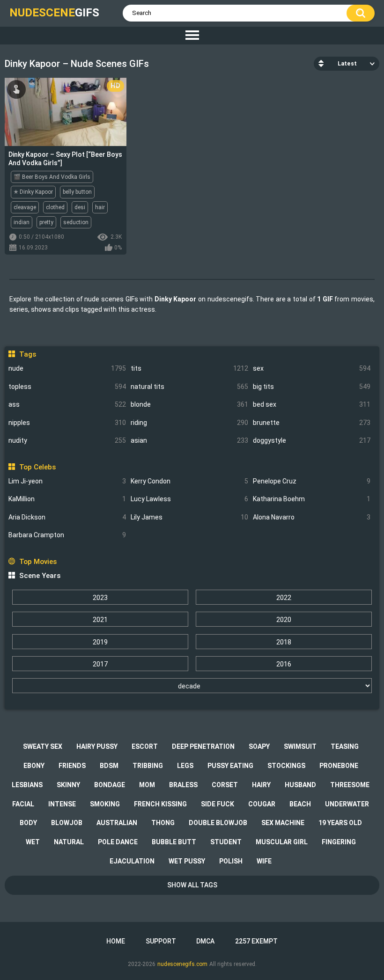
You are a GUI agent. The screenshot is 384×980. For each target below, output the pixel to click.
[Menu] (192, 35)
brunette (311, 422)
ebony (33, 765)
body (28, 822)
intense (62, 804)
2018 (283, 642)
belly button (77, 192)
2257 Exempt (256, 941)
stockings (286, 765)
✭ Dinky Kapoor (33, 192)
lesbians (27, 785)
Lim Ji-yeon (67, 481)
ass (67, 404)
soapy (259, 746)
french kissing (160, 804)
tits (189, 368)
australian (116, 822)
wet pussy (187, 861)
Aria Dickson (67, 517)
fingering (339, 842)
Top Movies (37, 561)
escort (145, 746)
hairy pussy (97, 746)
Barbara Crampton (67, 535)
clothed (55, 207)
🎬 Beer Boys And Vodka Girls (52, 177)
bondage (109, 785)
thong (163, 822)
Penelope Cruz (311, 481)
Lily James (189, 517)
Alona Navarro (311, 517)
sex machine (282, 822)
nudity (67, 440)
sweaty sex (42, 746)
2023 (100, 597)
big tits (311, 386)
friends (72, 765)
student (226, 842)
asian (189, 440)
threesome (349, 785)
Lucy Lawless (189, 499)
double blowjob (218, 822)
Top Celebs (37, 467)
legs (185, 765)
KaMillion (67, 499)
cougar (261, 804)
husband (300, 785)
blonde (189, 404)
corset (225, 785)
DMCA (205, 941)
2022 (283, 597)
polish (231, 861)
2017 (100, 664)
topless (67, 386)
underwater (347, 804)
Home (115, 941)
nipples (67, 422)
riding (189, 422)
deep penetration (203, 746)
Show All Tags (192, 885)
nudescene (54, 12)
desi (79, 207)
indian (22, 222)
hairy (261, 785)
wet (33, 842)
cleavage (25, 207)
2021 (100, 619)
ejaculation (132, 861)
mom (147, 785)
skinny (68, 785)
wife (264, 861)
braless (183, 785)
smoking (105, 804)
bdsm (109, 765)
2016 (283, 664)
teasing (345, 746)
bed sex (311, 404)
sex (311, 368)
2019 (100, 642)
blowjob (66, 822)
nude (67, 368)
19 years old (340, 822)
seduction (76, 222)
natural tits (189, 386)
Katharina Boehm (311, 499)
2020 (283, 619)
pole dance (118, 842)
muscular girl (282, 842)
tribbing (148, 765)
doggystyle (311, 440)
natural (69, 842)
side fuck (217, 804)
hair (100, 207)
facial (23, 804)
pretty (46, 222)
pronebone (338, 765)
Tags (27, 354)
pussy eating (230, 765)
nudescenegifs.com (182, 964)
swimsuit (300, 746)
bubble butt (174, 842)
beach (300, 804)
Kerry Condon (189, 481)
